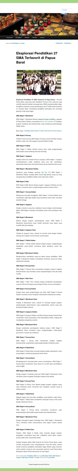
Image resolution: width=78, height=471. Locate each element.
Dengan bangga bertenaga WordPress (39, 464)
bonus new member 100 (48, 121)
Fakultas (34, 37)
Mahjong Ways (47, 102)
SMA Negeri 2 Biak (47, 456)
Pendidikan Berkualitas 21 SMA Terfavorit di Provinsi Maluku (43, 131)
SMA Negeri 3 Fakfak (27, 457)
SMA (35, 456)
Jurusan (42, 37)
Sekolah (27, 37)
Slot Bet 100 (45, 172)
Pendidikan (19, 37)
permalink (52, 457)
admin (22, 43)
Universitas (9, 37)
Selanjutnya (68, 43)
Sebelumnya (59, 43)
